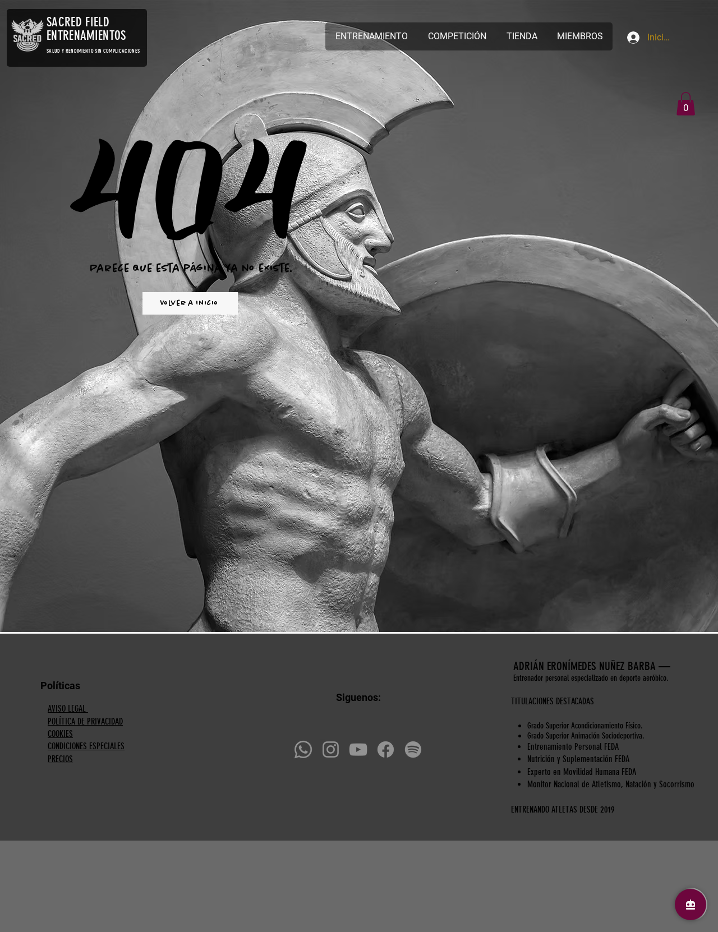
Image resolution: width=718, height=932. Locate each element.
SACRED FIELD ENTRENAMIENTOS (86, 29)
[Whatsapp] (303, 749)
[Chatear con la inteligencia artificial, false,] (690, 904)
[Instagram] (331, 749)
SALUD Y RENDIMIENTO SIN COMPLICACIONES (93, 51)
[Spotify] (413, 749)
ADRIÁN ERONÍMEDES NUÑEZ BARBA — (593, 666)
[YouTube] (358, 749)
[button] (686, 104)
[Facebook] (386, 749)
